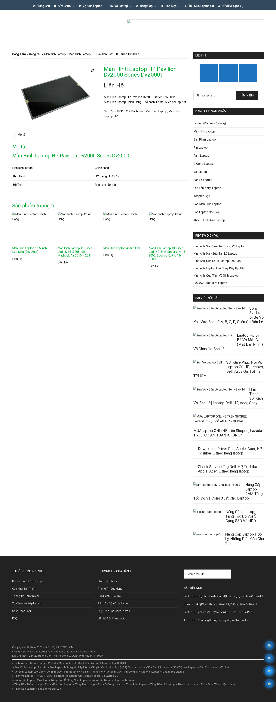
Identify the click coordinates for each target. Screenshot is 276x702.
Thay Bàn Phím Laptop (28, 684)
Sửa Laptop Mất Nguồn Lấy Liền (69, 667)
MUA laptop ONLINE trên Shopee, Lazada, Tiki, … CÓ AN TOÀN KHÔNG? (228, 432)
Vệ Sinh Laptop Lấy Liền (29, 671)
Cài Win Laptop (150, 671)
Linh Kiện (170, 6)
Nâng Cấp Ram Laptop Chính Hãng (112, 680)
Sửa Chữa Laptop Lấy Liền (30, 667)
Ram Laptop (201, 155)
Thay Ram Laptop (136, 684)
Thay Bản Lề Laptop (162, 684)
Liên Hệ (114, 85)
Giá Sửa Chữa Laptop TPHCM (108, 662)
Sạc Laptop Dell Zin (49, 688)
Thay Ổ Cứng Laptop (110, 684)
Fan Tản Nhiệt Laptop (207, 188)
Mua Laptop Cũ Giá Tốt (73, 662)
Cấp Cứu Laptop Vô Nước (214, 667)
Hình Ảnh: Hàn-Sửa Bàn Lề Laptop (215, 253)
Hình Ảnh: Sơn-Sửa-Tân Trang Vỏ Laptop (219, 246)
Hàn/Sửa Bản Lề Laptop (155, 667)
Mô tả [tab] (21, 134)
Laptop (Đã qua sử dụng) (209, 123)
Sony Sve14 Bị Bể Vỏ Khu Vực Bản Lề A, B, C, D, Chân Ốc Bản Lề (220, 604)
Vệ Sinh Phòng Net (92, 671)
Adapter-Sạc (201, 196)
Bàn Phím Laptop (204, 139)
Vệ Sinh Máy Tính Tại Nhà (62, 671)
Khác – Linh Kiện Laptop (209, 220)
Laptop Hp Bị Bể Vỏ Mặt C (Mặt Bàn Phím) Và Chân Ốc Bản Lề (219, 612)
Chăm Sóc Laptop (173, 671)
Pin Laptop (200, 147)
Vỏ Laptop (121, 6)
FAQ (14, 618)
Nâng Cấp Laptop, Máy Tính (31, 680)
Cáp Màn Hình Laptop (207, 204)
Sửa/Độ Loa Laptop (184, 667)
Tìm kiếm (247, 95)
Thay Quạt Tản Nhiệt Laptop (218, 684)
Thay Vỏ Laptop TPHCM (29, 675)
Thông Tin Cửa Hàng (110, 588)
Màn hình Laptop (55, 54)
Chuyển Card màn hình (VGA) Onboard (114, 667)
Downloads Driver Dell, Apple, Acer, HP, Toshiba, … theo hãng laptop (230, 450)
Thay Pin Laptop (85, 684)
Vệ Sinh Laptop (92, 6)
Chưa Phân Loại (21, 610)
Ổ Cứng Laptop (203, 164)
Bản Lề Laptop (202, 180)
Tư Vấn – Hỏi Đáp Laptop (26, 603)
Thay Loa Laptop (188, 684)
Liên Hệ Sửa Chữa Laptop (112, 618)
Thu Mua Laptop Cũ (201, 6)
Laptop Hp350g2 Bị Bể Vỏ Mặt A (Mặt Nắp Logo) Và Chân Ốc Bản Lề (223, 596)
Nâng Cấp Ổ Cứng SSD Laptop (69, 680)
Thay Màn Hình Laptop (58, 684)
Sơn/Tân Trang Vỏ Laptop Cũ (64, 675)
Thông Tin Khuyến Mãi (25, 595)
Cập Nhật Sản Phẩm (24, 588)
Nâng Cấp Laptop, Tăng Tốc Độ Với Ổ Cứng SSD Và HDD (240, 516)
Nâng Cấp (146, 6)
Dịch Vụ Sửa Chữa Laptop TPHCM (35, 662)
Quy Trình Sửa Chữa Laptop (114, 610)
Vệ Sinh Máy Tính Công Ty (122, 671)
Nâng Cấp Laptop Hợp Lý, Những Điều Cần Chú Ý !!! (244, 538)
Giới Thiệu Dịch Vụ (108, 581)
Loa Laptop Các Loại (206, 212)
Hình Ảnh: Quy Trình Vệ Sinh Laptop (216, 275)
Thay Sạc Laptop (24, 688)
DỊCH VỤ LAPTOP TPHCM (48, 28)
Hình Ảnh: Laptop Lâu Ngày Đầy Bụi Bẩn (219, 268)
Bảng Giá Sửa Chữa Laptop (113, 603)
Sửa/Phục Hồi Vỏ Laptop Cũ (101, 675)
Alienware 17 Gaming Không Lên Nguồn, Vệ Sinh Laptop (216, 620)
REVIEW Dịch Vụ (232, 6)
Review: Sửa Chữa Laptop (210, 283)
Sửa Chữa (64, 6)
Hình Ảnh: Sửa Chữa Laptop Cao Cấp (217, 261)
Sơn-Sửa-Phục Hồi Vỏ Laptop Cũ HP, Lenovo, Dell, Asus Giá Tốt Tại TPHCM (228, 369)
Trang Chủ (43, 6)
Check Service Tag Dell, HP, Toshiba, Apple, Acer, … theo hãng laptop (228, 468)
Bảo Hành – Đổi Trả (109, 595)
